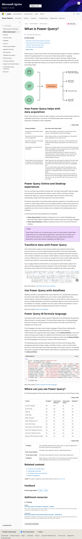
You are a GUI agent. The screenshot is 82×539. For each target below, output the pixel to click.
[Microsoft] (3, 14)
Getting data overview (34, 471)
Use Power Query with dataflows (34, 47)
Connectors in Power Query (36, 469)
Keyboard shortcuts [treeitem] (8, 49)
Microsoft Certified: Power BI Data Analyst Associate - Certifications (43, 514)
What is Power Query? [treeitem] (9, 32)
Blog (23, 535)
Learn (26, 23)
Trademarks (70, 535)
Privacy (37, 535)
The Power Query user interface (45, 286)
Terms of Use (61, 535)
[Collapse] (19, 22)
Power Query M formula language (46, 384)
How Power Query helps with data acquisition (38, 41)
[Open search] (74, 14)
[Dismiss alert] (79, 3)
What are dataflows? (42, 309)
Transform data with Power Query (35, 45)
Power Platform (34, 23)
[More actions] (78, 24)
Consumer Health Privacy (48, 535)
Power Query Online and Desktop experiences (38, 43)
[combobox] (11, 25)
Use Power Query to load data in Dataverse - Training (39, 506)
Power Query (43, 23)
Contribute (30, 535)
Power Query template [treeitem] (9, 46)
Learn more (62, 479)
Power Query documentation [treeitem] (11, 29)
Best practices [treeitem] (7, 52)
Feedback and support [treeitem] (9, 55)
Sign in (78, 14)
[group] (52, 369)
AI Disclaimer (4, 535)
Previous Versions (15, 535)
